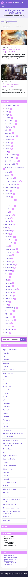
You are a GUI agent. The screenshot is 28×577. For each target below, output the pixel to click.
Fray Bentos (8, 194)
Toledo (7, 314)
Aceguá (7, 108)
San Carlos (8, 283)
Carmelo (7, 146)
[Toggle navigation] (3, 5)
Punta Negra (9, 268)
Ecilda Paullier (9, 178)
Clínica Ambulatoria (9, 466)
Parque (5, 413)
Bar (4, 356)
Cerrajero (6, 462)
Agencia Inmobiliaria (10, 350)
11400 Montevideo (11, 105)
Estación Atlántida (10, 184)
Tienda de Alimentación (11, 440)
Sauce (7, 302)
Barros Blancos (9, 124)
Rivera (7, 274)
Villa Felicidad (9, 329)
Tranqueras (8, 317)
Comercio (6, 376)
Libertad (7, 221)
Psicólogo (6, 496)
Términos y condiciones (10, 562)
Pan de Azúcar (9, 243)
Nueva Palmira (9, 240)
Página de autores (9, 555)
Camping (6, 366)
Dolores (7, 172)
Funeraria (6, 479)
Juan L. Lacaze (9, 206)
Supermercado (8, 437)
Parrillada (6, 417)
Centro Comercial (9, 370)
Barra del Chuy (9, 121)
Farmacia (6, 472)
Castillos (7, 149)
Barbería (6, 360)
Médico (5, 486)
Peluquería (6, 492)
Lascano (7, 218)
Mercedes (8, 231)
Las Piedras (8, 215)
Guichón (7, 197)
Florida (7, 191)
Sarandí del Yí (9, 299)
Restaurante (7, 430)
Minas (7, 234)
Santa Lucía (8, 295)
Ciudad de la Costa (11, 155)
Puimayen (8, 261)
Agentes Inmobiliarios (10, 456)
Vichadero (8, 326)
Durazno (7, 175)
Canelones (8, 139)
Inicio (2, 21)
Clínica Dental (7, 469)
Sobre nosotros (8, 561)
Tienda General (8, 449)
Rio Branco (8, 271)
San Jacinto (8, 286)
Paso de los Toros (10, 252)
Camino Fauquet (10, 136)
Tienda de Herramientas (11, 508)
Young (7, 332)
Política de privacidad (10, 559)
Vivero (5, 452)
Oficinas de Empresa (10, 489)
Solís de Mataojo (10, 308)
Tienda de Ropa (8, 517)
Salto (6, 280)
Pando (7, 246)
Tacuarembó (9, 311)
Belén (6, 130)
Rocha (7, 277)
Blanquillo (8, 133)
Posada (5, 427)
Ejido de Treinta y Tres (12, 181)
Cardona (7, 142)
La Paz (7, 212)
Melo (6, 227)
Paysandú (8, 255)
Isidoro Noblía (9, 200)
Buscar (23, 339)
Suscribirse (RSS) (8, 564)
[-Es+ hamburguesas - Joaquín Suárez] (14, 72)
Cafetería (6, 363)
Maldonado (8, 224)
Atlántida (8, 118)
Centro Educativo (8, 373)
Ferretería (6, 476)
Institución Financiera (10, 482)
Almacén (6, 353)
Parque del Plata (10, 249)
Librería (5, 400)
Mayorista (6, 403)
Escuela (5, 380)
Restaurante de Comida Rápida (13, 433)
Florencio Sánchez (11, 187)
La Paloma (8, 209)
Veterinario (6, 520)
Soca (6, 305)
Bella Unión (8, 127)
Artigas (7, 115)
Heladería (6, 390)
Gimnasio (6, 383)
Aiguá (6, 112)
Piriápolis (8, 258)
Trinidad (7, 323)
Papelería (6, 410)
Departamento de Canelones (14, 167)
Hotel (5, 397)
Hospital (6, 393)
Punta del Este (9, 265)
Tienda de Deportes (9, 505)
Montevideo (9, 237)
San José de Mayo (10, 289)
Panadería (6, 407)
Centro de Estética (9, 459)
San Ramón (8, 292)
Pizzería (5, 423)
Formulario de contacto (10, 557)
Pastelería (6, 420)
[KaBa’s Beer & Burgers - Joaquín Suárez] (14, 37)
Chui (6, 152)
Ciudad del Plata (10, 158)
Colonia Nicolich (10, 164)
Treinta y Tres (9, 320)
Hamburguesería (11, 21)
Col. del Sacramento (11, 161)
